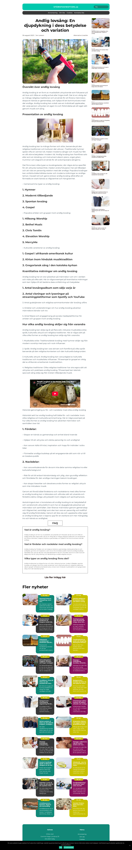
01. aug (78, 595)
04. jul (79, 616)
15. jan (79, 759)
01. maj (45, 718)
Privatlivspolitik (68, 847)
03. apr (78, 718)
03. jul (45, 636)
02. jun (79, 677)
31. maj (45, 697)
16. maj (78, 697)
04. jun (45, 657)
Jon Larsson (40, 35)
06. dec (45, 800)
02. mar (78, 738)
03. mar (45, 738)
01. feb (45, 759)
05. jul (45, 616)
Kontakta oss (79, 13)
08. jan (79, 779)
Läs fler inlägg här (55, 577)
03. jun (79, 657)
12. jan (45, 779)
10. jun (79, 636)
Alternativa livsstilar (81, 35)
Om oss (62, 13)
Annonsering (52, 13)
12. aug (45, 595)
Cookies (69, 13)
